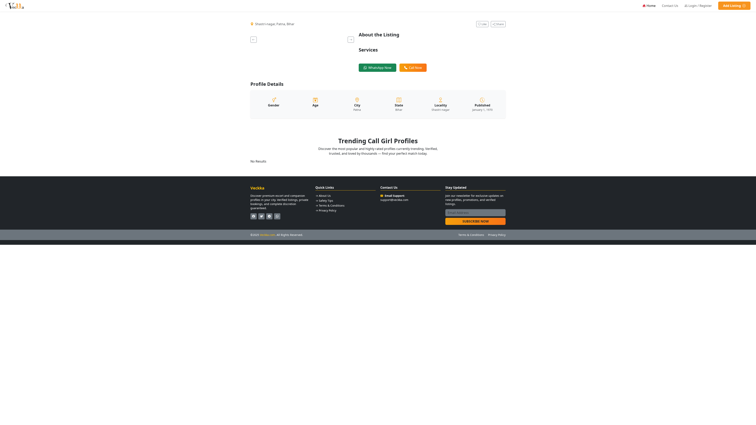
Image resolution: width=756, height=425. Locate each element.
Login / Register (700, 6)
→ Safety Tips (324, 200)
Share (499, 24)
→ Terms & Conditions (330, 205)
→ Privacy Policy (325, 210)
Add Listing (732, 6)
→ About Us (323, 196)
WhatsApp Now (379, 68)
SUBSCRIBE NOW (475, 221)
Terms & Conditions (471, 235)
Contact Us (670, 6)
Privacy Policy (497, 235)
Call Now (415, 68)
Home (651, 6)
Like (484, 24)
